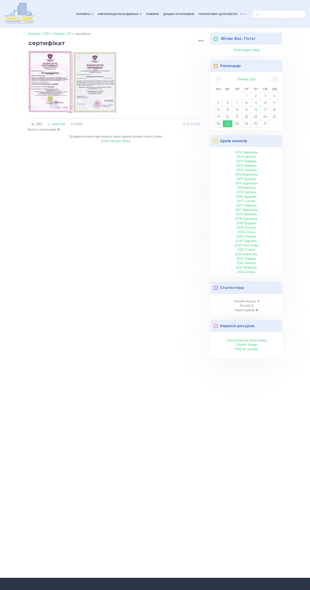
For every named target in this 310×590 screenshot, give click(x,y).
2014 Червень (246, 165)
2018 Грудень (246, 223)
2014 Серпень (246, 170)
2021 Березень (246, 254)
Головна (34, 34)
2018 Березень (246, 219)
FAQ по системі (246, 349)
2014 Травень (246, 161)
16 (255, 110)
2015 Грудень (246, 179)
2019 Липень (246, 228)
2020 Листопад (246, 245)
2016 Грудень (246, 196)
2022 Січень (246, 272)
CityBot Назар (246, 345)
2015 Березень (246, 174)
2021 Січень (246, 250)
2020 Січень (246, 232)
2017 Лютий (246, 201)
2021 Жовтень (246, 267)
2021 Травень (246, 259)
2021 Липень (246, 263)
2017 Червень (246, 205)
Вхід (126, 141)
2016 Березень (246, 183)
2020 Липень (246, 236)
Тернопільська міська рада (246, 340)
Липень (59, 34)
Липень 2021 (246, 79)
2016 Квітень (246, 188)
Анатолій (58, 124)
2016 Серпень (246, 192)
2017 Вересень (246, 210)
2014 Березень (246, 152)
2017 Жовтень (246, 214)
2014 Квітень (246, 157)
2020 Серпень (246, 241)
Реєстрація (111, 141)
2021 (46, 34)
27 (69, 34)
